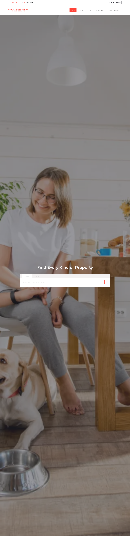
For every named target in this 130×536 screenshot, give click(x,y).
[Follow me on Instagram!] (16, 2)
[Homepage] (18, 10)
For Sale (27, 276)
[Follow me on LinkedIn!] (13, 2)
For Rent (38, 276)
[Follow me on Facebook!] (9, 2)
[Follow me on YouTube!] (20, 2)
